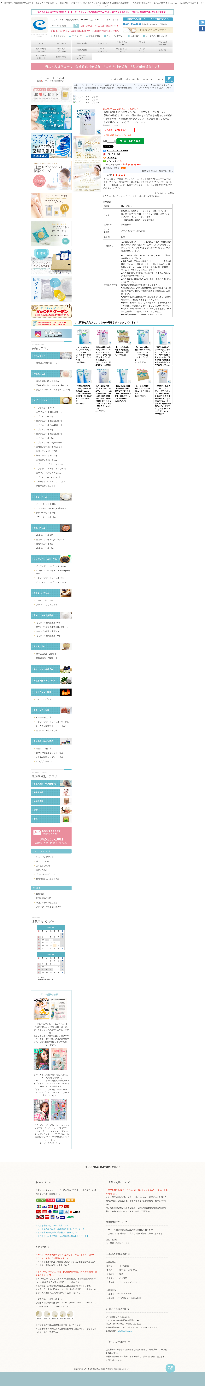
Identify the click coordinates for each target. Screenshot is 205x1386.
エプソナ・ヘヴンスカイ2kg (48, 473)
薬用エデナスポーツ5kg (46, 460)
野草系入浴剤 (82, 50)
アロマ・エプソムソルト (46, 605)
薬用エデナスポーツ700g (47, 451)
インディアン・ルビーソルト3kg (50, 578)
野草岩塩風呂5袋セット (46, 654)
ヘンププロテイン (142, 50)
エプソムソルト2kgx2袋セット (49, 421)
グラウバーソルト (142, 43)
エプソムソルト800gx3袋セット (50, 412)
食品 (36, 819)
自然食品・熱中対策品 (43, 741)
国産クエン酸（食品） (46, 748)
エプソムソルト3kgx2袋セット (49, 434)
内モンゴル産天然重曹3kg (47, 631)
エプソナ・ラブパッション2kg (49, 464)
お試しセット (61, 43)
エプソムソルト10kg (45, 438)
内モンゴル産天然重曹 (162, 43)
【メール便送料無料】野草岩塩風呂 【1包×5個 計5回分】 (123, 349)
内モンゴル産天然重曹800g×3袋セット (53, 627)
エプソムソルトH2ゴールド (48, 477)
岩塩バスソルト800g (45, 535)
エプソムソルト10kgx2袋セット (50, 442)
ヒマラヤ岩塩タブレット (41, 57)
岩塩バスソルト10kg (45, 548)
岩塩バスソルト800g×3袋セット (50, 539)
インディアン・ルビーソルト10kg (51, 582)
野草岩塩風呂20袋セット (47, 658)
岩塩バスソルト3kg (44, 544)
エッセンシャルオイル (122, 50)
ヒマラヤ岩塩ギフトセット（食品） (51, 726)
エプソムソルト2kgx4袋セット (49, 425)
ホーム (41, 43)
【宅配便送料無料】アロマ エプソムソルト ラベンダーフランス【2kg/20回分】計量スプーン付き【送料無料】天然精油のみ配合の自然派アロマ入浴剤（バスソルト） (162, 357)
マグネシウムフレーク (122, 43)
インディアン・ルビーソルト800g (51, 566)
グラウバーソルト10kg (46, 517)
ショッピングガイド (115, 36)
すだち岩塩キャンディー (82, 57)
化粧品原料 (38, 801)
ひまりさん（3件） (111, 168)
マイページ (77, 36)
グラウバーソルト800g (46, 504)
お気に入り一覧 (132, 79)
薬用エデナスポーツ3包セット (49, 447)
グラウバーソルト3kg (45, 513)
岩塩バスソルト (40, 528)
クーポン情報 (116, 79)
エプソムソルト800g (45, 408)
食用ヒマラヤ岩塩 (41, 710)
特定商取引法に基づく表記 (47, 879)
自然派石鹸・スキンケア (44, 680)
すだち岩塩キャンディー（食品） (50, 757)
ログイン (159, 79)
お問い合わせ (42, 870)
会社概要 (135, 36)
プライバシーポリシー (46, 874)
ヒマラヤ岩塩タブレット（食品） (50, 753)
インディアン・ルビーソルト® (47, 559)
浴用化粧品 (38, 792)
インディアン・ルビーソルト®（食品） (53, 722)
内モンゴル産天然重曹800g (48, 623)
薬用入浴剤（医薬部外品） (45, 783)
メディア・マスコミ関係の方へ (49, 907)
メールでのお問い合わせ (156, 36)
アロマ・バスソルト (42, 593)
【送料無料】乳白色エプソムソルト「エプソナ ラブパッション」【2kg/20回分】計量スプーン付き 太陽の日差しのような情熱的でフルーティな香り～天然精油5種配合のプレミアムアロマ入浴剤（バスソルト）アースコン (163, 398)
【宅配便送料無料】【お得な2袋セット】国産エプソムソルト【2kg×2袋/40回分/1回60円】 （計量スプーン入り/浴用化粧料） (84, 393)
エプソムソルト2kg (44, 416)
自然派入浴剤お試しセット (47, 363)
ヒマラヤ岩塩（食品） (46, 717)
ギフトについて (43, 861)
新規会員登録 (94, 36)
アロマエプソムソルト (102, 50)
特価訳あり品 (82, 43)
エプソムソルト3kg (44, 429)
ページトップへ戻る (170, 1368)
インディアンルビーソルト (61, 50)
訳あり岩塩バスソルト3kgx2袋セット (52, 385)
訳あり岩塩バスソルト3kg (47, 381)
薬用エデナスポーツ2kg (46, 455)
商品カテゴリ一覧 (81, 85)
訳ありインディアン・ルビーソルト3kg (53, 390)
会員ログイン (59, 36)
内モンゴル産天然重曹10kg (48, 636)
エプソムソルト (102, 43)
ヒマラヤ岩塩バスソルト (41, 50)
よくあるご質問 (43, 866)
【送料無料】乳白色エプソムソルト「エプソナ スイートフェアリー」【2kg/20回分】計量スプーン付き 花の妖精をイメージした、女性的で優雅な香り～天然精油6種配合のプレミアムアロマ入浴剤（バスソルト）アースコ (104, 359)
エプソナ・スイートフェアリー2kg (51, 468)
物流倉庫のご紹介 (44, 898)
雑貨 (36, 810)
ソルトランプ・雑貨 (42, 692)
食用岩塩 (162, 50)
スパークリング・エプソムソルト (50, 482)
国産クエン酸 (61, 57)
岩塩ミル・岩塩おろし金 (46, 730)
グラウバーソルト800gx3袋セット (51, 508)
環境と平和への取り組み (46, 902)
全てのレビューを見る (164, 193)
